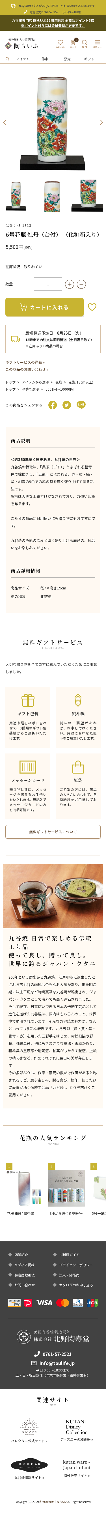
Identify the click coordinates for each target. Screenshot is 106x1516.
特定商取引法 (24, 1275)
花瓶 (58, 382)
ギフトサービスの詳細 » (25, 362)
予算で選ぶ (30, 389)
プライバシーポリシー (76, 1265)
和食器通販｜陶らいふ (54, 1502)
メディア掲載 (24, 1265)
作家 (45, 58)
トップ (10, 382)
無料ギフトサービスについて (53, 831)
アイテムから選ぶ (35, 382)
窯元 (67, 58)
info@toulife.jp (57, 1363)
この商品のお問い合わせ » (26, 369)
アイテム (23, 58)
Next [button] (101, 122)
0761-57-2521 (51, 12)
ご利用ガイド (69, 1255)
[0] (73, 45)
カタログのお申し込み (76, 1285)
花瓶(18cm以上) (81, 382)
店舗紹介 (21, 1255)
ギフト (89, 58)
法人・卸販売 (69, 1275)
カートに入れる (49, 307)
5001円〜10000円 (59, 389)
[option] (53, 122)
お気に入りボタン (92, 307)
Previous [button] (4, 122)
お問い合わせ (24, 1285)
